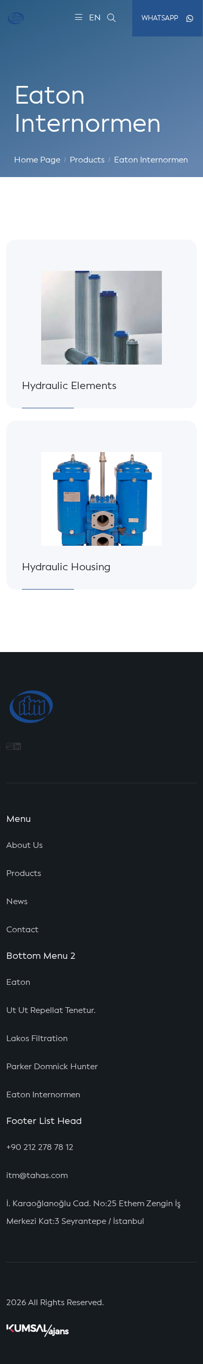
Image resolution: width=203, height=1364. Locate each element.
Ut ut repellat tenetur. (51, 1011)
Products (87, 160)
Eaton (18, 983)
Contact (22, 930)
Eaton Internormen (151, 160)
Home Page (37, 160)
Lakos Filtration (37, 1039)
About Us (24, 846)
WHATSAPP (160, 18)
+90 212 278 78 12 (39, 1148)
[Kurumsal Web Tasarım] (37, 1330)
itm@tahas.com (37, 1176)
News (17, 902)
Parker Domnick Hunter (52, 1067)
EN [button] (95, 18)
